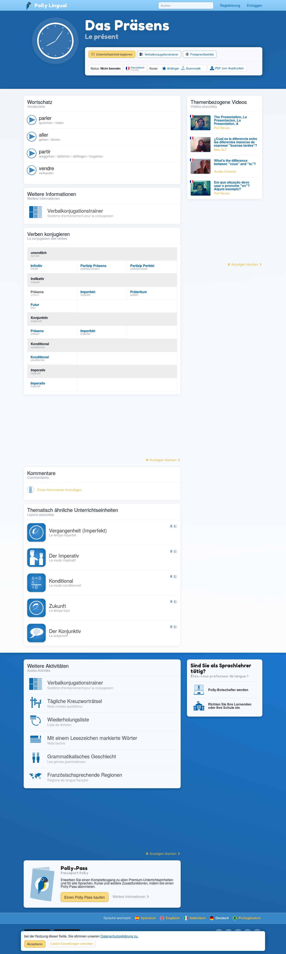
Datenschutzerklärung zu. (119, 936)
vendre (46, 168)
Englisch (172, 917)
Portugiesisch (249, 917)
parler (45, 117)
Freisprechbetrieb (201, 54)
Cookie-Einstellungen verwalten (71, 943)
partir (44, 151)
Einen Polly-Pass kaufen (84, 897)
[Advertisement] (102, 427)
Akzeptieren (35, 944)
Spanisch (148, 917)
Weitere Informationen (129, 896)
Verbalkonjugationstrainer (161, 54)
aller (43, 134)
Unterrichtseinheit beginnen (114, 54)
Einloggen (254, 5)
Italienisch (197, 917)
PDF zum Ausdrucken (229, 68)
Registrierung (230, 5)
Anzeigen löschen (163, 459)
